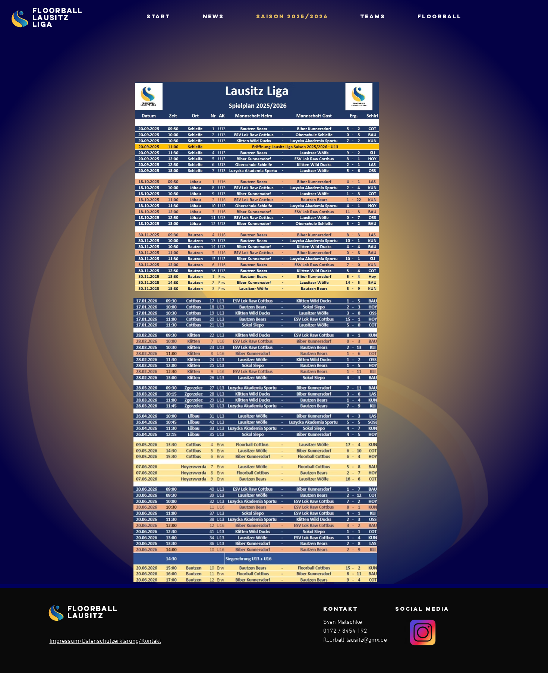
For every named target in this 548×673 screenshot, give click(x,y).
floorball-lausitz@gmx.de (355, 640)
